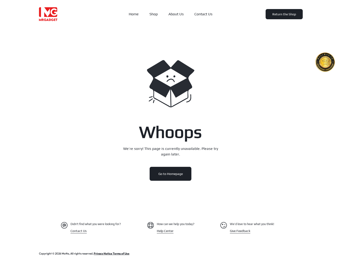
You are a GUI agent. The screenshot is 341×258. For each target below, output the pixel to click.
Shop (153, 14)
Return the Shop (284, 14)
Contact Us (203, 14)
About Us (176, 14)
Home (134, 14)
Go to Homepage (170, 174)
